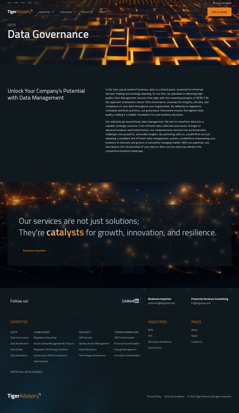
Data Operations (19, 355)
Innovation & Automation (127, 355)
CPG (150, 336)
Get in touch (219, 12)
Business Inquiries (34, 250)
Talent (102, 12)
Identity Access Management (94, 343)
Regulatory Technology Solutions (51, 349)
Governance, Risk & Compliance (50, 355)
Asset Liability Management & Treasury (54, 343)
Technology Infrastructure (92, 355)
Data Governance (19, 337)
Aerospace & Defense (159, 341)
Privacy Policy (154, 396)
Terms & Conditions (174, 396)
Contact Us (196, 341)
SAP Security (85, 337)
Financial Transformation (127, 343)
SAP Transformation (124, 337)
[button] (47, 12)
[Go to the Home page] (24, 396)
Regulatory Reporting (45, 337)
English (227, 3)
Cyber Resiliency (88, 349)
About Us (87, 12)
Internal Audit (41, 361)
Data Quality (16, 349)
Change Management (125, 349)
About (194, 330)
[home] (20, 12)
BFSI (150, 330)
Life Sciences (155, 347)
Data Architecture (19, 343)
